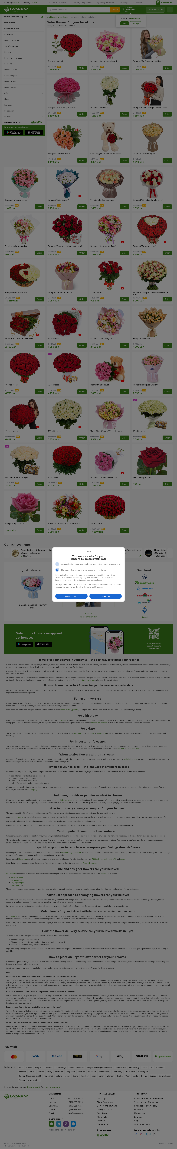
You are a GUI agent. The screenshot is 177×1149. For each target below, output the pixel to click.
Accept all (106, 596)
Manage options (71, 596)
